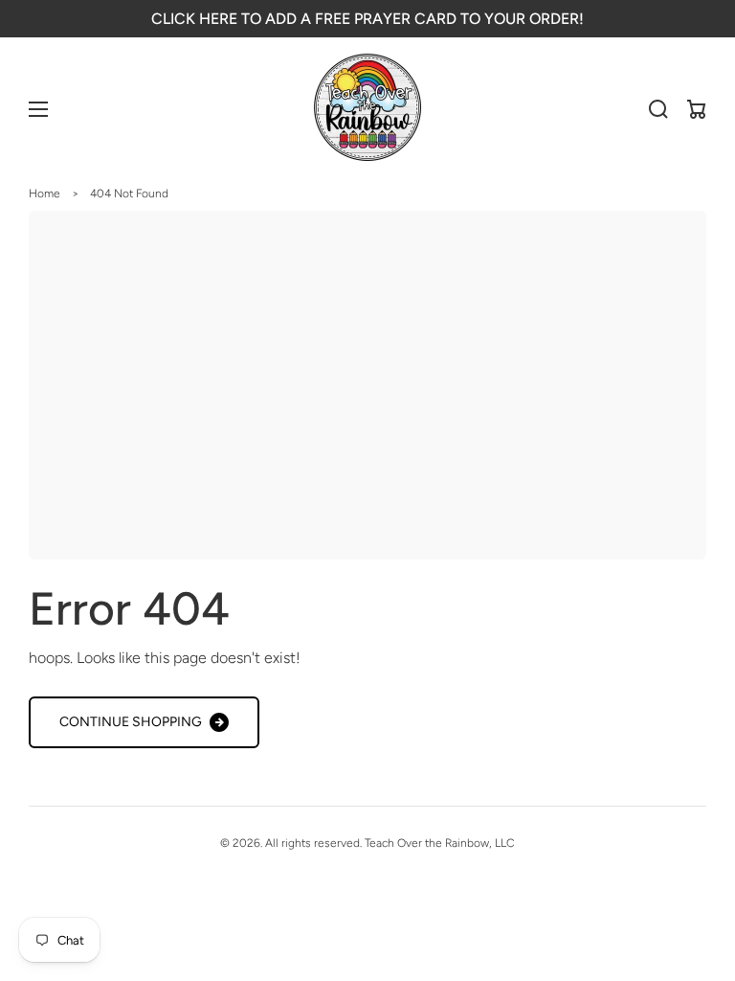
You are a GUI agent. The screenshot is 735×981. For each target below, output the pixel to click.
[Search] (658, 109)
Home (44, 193)
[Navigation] (38, 109)
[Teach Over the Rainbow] (368, 109)
